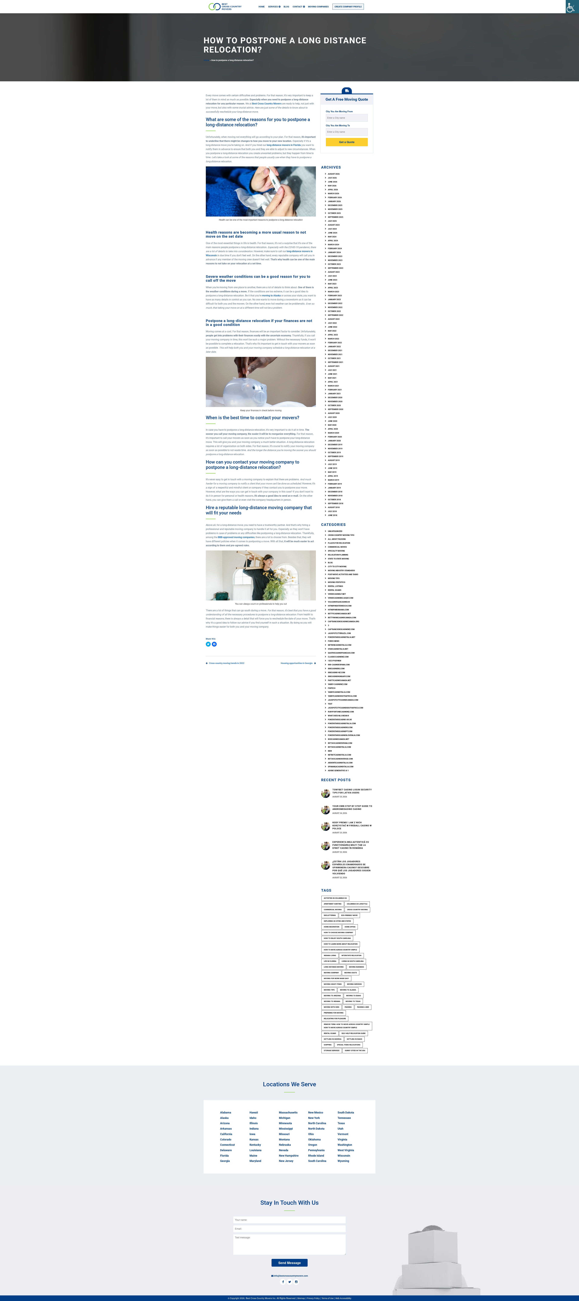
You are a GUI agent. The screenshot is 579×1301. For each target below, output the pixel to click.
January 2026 (334, 201)
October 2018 (334, 500)
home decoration (331, 927)
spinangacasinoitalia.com (340, 767)
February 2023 (335, 296)
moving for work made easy (336, 978)
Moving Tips (333, 578)
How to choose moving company (338, 933)
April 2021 (333, 382)
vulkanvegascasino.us (339, 602)
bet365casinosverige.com (340, 759)
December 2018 (335, 492)
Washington (345, 1144)
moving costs (350, 973)
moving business (356, 967)
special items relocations (348, 1045)
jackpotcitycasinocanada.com (343, 700)
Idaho (253, 1117)
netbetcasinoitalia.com (339, 755)
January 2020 (334, 441)
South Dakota (346, 1112)
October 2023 (334, 264)
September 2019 (335, 456)
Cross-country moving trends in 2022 (226, 663)
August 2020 (334, 413)
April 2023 (333, 288)
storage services (331, 1051)
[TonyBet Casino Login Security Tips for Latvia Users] (325, 793)
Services (273, 6)
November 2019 (335, 449)
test (330, 704)
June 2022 (332, 327)
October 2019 (334, 452)
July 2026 (332, 178)
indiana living (330, 956)
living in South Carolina (353, 961)
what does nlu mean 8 (338, 716)
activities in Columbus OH (335, 898)
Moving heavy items (333, 984)
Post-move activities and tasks (343, 574)
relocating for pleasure (335, 1019)
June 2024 (332, 233)
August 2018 (334, 507)
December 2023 (335, 256)
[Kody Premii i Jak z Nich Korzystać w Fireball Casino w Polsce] (325, 826)
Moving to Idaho (353, 996)
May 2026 (332, 186)
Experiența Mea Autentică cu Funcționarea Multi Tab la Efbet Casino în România (350, 845)
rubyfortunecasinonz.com (341, 712)
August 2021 (334, 366)
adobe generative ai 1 (338, 771)
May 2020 (332, 425)
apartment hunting (333, 904)
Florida (224, 1155)
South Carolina (317, 1160)
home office (350, 927)
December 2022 (335, 303)
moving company (331, 973)
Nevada (283, 1150)
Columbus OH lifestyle (357, 904)
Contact (297, 6)
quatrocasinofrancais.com (341, 653)
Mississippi (286, 1128)
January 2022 (334, 347)
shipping (328, 1045)
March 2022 (333, 339)
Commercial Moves (337, 547)
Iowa (252, 1134)
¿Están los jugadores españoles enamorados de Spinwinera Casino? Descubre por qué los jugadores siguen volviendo (351, 867)
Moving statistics (336, 582)
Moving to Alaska (348, 990)
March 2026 (333, 194)
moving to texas (353, 1001)
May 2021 (332, 378)
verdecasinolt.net (337, 594)
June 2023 (332, 280)
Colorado (225, 1139)
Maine (253, 1155)
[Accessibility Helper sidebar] (572, 6)
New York (314, 1117)
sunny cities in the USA (355, 1051)
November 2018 (335, 496)
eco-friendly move (349, 915)
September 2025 (335, 217)
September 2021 (335, 362)
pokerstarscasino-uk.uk (340, 720)
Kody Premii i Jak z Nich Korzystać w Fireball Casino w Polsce (352, 825)
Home (262, 6)
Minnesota (285, 1123)
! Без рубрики (334, 661)
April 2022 (333, 335)
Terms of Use (327, 1298)
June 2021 (332, 374)
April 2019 (333, 476)
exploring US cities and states (337, 921)
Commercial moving (333, 910)
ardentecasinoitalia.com (340, 763)
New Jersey (286, 1160)
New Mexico (315, 1112)
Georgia (225, 1160)
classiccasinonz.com (338, 657)
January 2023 (334, 299)
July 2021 (332, 370)
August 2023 (334, 272)
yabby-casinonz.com (337, 684)
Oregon (312, 1144)
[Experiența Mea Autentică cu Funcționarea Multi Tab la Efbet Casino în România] (325, 845)
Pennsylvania (316, 1150)
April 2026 (333, 190)
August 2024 (334, 225)
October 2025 (334, 213)
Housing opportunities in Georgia (297, 663)
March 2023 (333, 292)
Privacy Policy (313, 1298)
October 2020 (334, 405)
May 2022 (332, 331)
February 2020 (335, 437)
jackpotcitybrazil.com (339, 633)
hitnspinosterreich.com (339, 606)
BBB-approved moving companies (236, 537)
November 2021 (335, 354)
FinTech (331, 688)
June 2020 (332, 421)
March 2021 (333, 386)
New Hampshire (289, 1155)
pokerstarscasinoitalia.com (342, 723)
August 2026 (334, 174)
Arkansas (226, 1128)
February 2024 (335, 248)
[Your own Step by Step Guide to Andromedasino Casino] (325, 809)
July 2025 (332, 221)
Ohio (311, 1134)
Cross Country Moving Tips (341, 535)
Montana (284, 1139)
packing (348, 1007)
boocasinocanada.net (338, 739)
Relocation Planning (338, 555)
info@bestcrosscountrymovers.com (291, 1276)
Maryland (255, 1160)
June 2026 (332, 182)
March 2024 (333, 245)
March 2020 (333, 433)
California (226, 1134)
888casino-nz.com (336, 672)
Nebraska (285, 1144)
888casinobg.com (336, 669)
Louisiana (255, 1150)
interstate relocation (351, 956)
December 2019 (335, 445)
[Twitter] (289, 1282)
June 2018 (332, 515)
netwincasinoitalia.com (339, 645)
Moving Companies (318, 6)
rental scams (334, 590)
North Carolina (317, 1123)
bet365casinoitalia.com (339, 747)
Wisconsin (344, 1155)
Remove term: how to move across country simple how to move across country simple (347, 1026)
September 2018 (335, 503)
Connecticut (227, 1144)
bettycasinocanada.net (339, 614)
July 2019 (332, 464)
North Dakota (316, 1128)
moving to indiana (332, 1001)
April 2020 (333, 429)
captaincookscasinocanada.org (343, 621)
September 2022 (335, 315)
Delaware (226, 1150)
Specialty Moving (336, 551)
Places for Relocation (339, 543)
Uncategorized (335, 531)
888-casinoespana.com (339, 665)
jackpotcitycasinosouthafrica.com (345, 708)
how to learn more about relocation (341, 944)
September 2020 (335, 409)
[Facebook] (283, 1282)
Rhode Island (316, 1155)
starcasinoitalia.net (338, 649)
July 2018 (332, 511)
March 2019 (333, 480)
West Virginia (346, 1150)
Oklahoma (314, 1139)
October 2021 (334, 358)
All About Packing (337, 539)
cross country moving (357, 910)
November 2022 (335, 307)
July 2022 (332, 323)
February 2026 (335, 197)
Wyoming (343, 1160)
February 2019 (335, 484)
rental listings (335, 586)
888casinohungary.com (339, 676)
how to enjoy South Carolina (337, 938)
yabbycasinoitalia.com (339, 692)
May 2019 (332, 472)
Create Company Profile (348, 6)
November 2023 (335, 260)
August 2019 (334, 460)
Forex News (333, 641)
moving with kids (331, 1007)
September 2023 (335, 268)
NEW (330, 751)
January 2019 (334, 488)
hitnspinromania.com (338, 610)
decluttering (330, 915)
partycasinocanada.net (339, 680)
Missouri (284, 1134)
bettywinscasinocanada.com (342, 618)
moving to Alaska (271, 295)
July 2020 (332, 417)
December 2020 (335, 398)
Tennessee (344, 1117)
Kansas (254, 1139)
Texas (341, 1123)
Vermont (343, 1134)
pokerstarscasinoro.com (340, 727)
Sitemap (301, 1298)
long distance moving (334, 967)
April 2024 (333, 241)
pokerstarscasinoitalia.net (341, 637)
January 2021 (334, 394)
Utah (340, 1128)
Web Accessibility (343, 1298)
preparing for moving (333, 1013)
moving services (354, 984)
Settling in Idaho (354, 1039)
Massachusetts (288, 1112)
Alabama (225, 1112)
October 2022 (334, 311)
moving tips (329, 990)
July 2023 (332, 276)
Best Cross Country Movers (267, 103)
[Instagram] (296, 1282)
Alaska (224, 1117)
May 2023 (332, 284)
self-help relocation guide (353, 1033)
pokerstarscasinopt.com (340, 731)
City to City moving (337, 567)
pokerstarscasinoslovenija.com (344, 735)
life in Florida (330, 961)
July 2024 (332, 229)
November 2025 (335, 209)
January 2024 (334, 252)
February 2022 (335, 343)
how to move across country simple (340, 950)
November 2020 (335, 401)
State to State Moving (338, 559)
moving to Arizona (332, 996)
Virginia (342, 1139)
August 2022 (334, 319)
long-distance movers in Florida (284, 145)
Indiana (254, 1128)
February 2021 (335, 390)
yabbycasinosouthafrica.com (342, 696)
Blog (286, 6)
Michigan (284, 1117)
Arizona (225, 1123)
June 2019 (332, 468)
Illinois (254, 1123)
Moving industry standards (341, 570)
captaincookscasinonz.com (341, 629)
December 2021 (335, 350)
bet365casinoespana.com (340, 743)
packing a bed (363, 1007)
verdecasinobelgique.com (340, 598)
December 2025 (335, 205)
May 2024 (332, 237)
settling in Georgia (332, 1039)
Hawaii (254, 1112)
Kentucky (255, 1144)
